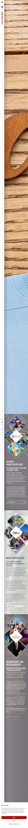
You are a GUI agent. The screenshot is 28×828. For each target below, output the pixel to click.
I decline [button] (14, 820)
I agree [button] (14, 817)
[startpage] (2, 18)
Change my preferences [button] (14, 824)
